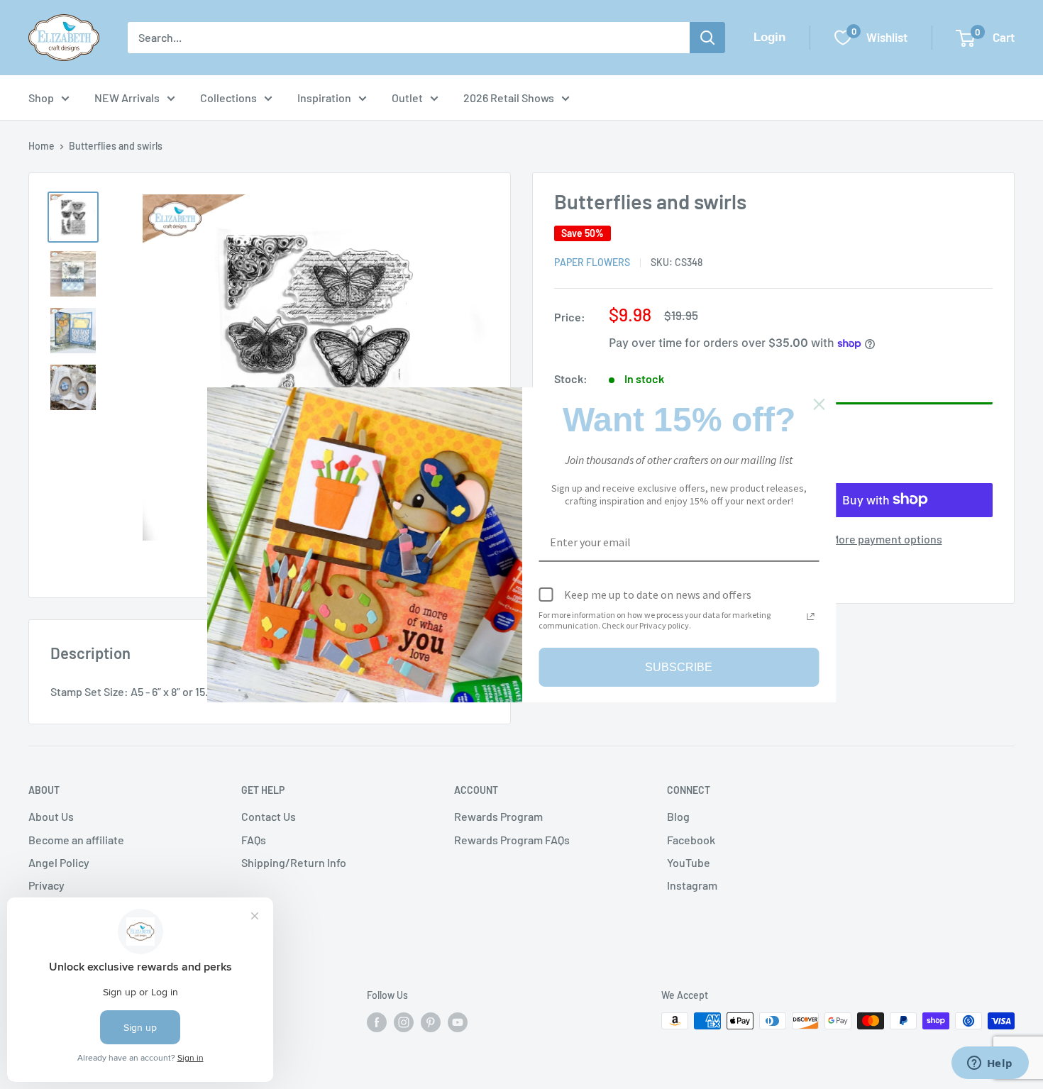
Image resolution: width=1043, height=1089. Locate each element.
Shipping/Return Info (293, 862)
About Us (51, 816)
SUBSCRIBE (678, 666)
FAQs (253, 839)
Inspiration (324, 97)
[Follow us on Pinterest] (431, 1022)
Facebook (691, 839)
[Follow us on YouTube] (458, 1022)
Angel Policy (58, 862)
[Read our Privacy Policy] (811, 616)
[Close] (819, 404)
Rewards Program (498, 816)
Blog (678, 816)
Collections (228, 97)
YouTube (688, 862)
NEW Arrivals (127, 97)
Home (41, 146)
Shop (41, 97)
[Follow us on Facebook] (377, 1022)
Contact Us (268, 816)
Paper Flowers (592, 262)
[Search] (707, 37)
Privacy (46, 885)
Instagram (692, 885)
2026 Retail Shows (508, 97)
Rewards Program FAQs (512, 839)
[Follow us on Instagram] (404, 1022)
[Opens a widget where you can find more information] (990, 1064)
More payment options (886, 538)
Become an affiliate (76, 839)
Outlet (407, 97)
